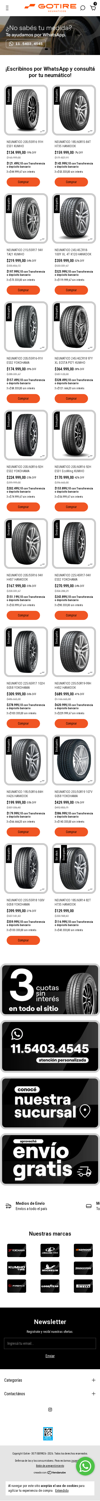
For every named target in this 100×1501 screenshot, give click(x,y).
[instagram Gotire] (50, 1409)
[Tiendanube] (50, 1473)
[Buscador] (83, 9)
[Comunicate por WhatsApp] (85, 1466)
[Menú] (8, 9)
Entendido (62, 1490)
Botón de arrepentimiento (50, 1465)
